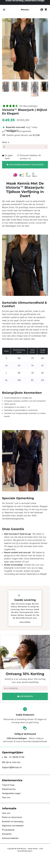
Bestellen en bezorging (12, 821)
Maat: (5, 142)
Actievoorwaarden (10, 838)
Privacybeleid (8, 830)
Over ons (6, 797)
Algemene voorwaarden (13, 825)
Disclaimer (7, 834)
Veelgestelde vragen (11, 793)
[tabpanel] (25, 608)
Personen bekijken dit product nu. (30, 157)
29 (18, 155)
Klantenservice (9, 789)
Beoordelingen (28, 106)
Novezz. (24, 849)
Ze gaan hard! (9, 157)
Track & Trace (8, 785)
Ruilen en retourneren (12, 817)
